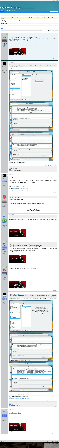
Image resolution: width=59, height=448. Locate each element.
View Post (18, 294)
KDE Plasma (3, 441)
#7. (56, 403)
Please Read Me (11, 55)
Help (45, 441)
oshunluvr (13, 227)
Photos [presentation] (10, 28)
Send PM (4, 46)
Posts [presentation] (2, 28)
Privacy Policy (53, 441)
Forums (2, 10)
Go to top (56, 441)
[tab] (2, 28)
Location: (3, 225)
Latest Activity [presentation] (6, 28)
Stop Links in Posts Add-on (51, 445)
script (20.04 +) (26, 190)
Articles (6, 10)
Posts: (3, 44)
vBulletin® (54, 446)
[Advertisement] (29, 3)
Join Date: (3, 43)
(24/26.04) (15, 190)
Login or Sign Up (55, 0)
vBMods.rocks (56, 444)
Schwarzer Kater (4, 65)
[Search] (57, 11)
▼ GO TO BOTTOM (12, 10)
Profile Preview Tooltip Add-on (51, 444)
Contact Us (48, 441)
